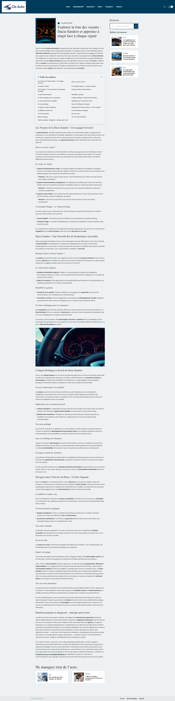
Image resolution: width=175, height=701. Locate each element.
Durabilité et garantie (77, 94)
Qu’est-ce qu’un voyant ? (78, 82)
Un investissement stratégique (80, 110)
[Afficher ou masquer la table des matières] (79, 77)
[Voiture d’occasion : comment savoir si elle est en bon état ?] (79, 677)
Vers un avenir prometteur (79, 117)
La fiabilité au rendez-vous (45, 110)
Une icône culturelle (43, 114)
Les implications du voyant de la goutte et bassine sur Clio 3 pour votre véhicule (129, 42)
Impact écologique (43, 117)
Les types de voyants (43, 86)
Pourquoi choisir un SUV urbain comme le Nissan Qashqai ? (129, 57)
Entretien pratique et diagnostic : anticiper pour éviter (53, 120)
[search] (165, 6)
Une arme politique (43, 104)
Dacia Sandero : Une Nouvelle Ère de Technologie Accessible (51, 90)
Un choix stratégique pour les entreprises (49, 98)
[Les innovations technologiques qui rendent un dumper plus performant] (117, 71)
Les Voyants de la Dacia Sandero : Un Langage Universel (51, 82)
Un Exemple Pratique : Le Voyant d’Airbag (84, 86)
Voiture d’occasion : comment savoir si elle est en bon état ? (93, 678)
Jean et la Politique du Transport (81, 104)
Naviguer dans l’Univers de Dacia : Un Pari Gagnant (86, 107)
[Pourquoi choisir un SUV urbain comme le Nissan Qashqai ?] (117, 56)
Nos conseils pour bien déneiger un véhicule (56, 678)
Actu (50, 675)
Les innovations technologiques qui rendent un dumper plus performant (129, 72)
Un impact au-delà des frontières (47, 107)
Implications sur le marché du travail (82, 101)
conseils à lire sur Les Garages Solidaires (50, 654)
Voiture (87, 674)
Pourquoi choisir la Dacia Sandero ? (82, 89)
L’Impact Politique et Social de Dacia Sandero (84, 98)
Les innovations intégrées (44, 94)
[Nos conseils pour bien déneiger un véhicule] (42, 677)
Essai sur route (76, 114)
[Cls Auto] (14, 6)
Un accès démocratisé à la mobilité (47, 101)
